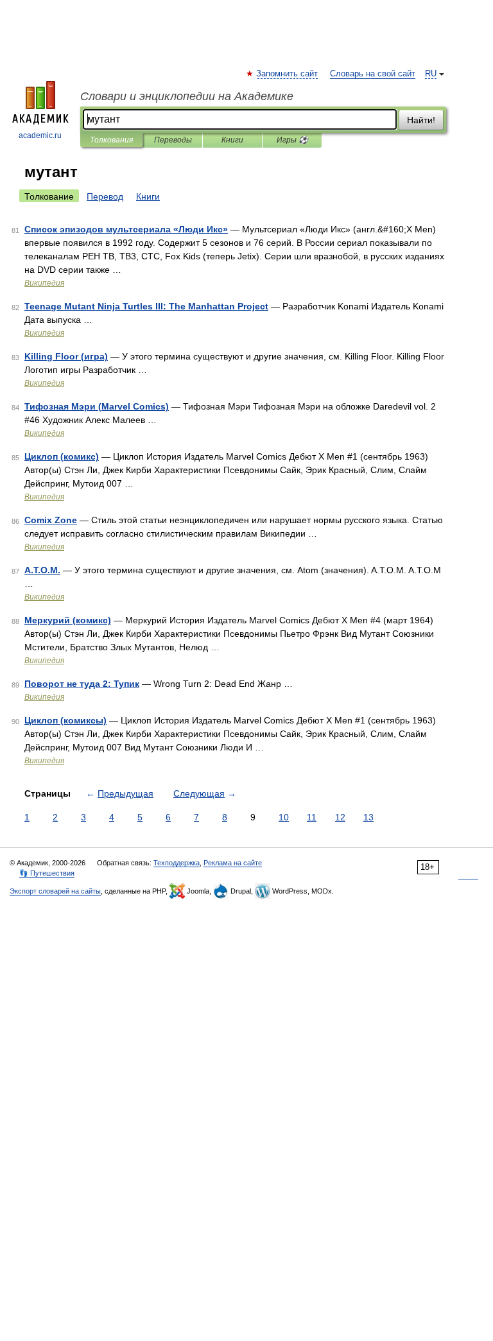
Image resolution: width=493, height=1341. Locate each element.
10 (284, 817)
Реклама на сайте (232, 863)
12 (340, 817)
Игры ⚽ (292, 139)
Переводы (173, 139)
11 (311, 817)
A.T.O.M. (42, 570)
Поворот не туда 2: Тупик (81, 684)
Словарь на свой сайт (372, 73)
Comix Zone (50, 520)
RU (431, 73)
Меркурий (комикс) (67, 620)
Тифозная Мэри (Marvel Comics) (96, 406)
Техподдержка (176, 863)
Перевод (105, 196)
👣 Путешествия (46, 873)
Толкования (111, 139)
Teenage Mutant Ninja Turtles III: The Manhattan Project (146, 306)
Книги (232, 139)
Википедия (44, 283)
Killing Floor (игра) (66, 356)
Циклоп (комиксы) (65, 720)
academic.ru (40, 135)
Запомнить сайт (287, 73)
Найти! (421, 120)
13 (368, 817)
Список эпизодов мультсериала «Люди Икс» (126, 229)
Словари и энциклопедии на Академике (186, 96)
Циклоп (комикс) (61, 456)
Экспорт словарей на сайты (55, 891)
